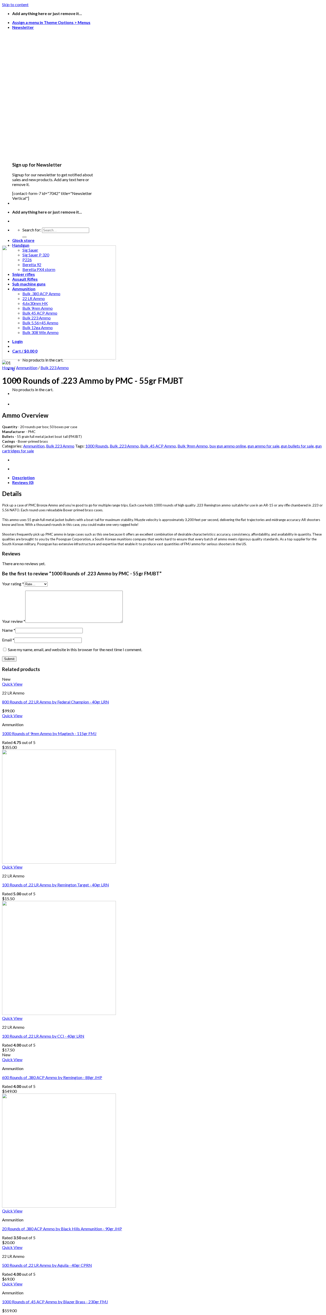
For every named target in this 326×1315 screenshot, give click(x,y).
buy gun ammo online (227, 445)
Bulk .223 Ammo (124, 445)
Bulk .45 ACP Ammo (158, 445)
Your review (13, 621)
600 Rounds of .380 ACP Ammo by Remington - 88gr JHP (52, 1077)
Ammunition (26, 367)
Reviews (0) (23, 482)
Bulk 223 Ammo (54, 367)
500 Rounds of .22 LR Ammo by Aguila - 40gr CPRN (47, 1265)
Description (23, 477)
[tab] (168, 477)
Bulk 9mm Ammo (193, 445)
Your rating (13, 583)
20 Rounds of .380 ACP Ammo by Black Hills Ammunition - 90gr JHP (62, 1228)
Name (8, 630)
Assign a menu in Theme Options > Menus (51, 22)
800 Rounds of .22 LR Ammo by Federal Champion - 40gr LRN (55, 701)
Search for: (31, 229)
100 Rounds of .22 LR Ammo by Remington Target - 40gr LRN (55, 884)
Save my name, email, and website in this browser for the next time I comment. (75, 649)
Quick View (12, 683)
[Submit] (24, 237)
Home (7, 367)
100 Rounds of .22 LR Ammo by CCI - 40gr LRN (43, 1036)
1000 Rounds (96, 445)
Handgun (20, 245)
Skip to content (15, 4)
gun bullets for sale (297, 445)
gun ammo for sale (263, 445)
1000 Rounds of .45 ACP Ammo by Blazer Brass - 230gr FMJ (55, 1301)
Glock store (23, 240)
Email (8, 639)
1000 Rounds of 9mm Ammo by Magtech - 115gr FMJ (49, 733)
